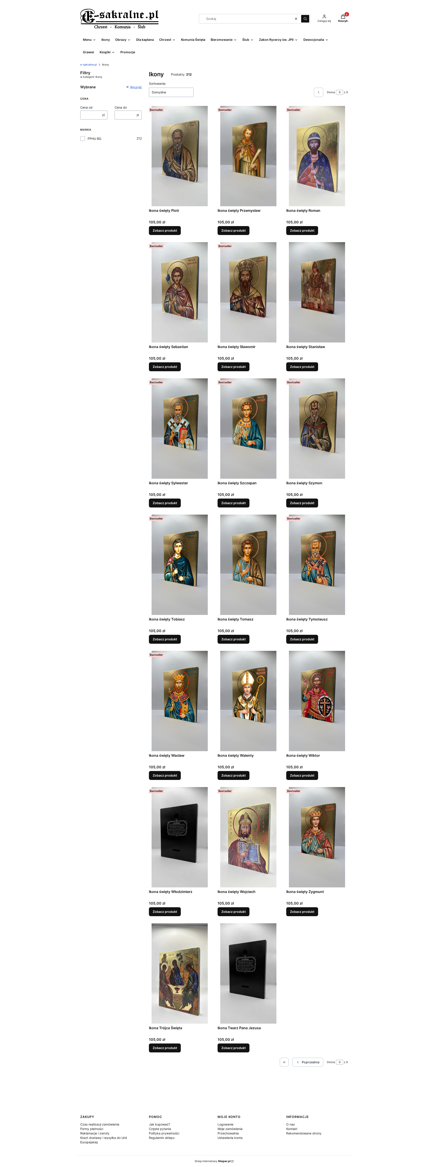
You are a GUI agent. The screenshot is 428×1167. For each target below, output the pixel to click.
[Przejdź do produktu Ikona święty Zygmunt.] (317, 837)
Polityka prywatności (164, 1133)
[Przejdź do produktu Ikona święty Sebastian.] (179, 292)
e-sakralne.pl (88, 64)
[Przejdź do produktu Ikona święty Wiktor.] (317, 701)
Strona (331, 92)
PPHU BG (94, 138)
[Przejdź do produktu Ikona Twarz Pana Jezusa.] (248, 973)
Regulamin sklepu (162, 1138)
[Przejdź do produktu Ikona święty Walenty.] (248, 701)
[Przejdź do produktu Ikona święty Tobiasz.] (179, 565)
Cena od (86, 107)
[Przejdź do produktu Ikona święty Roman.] (317, 156)
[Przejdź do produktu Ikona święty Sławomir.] (248, 292)
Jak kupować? (159, 1124)
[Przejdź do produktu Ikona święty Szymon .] (317, 428)
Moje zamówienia (230, 1129)
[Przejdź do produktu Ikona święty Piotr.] (179, 156)
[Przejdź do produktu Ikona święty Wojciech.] (248, 837)
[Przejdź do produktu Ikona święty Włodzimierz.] (179, 837)
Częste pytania (160, 1129)
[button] (305, 19)
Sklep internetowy (212, 1161)
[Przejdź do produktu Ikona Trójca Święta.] (179, 973)
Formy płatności (91, 1129)
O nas (290, 1124)
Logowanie (225, 1124)
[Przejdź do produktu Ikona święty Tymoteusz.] (317, 565)
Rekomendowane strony (303, 1133)
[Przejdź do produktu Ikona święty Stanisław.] (317, 292)
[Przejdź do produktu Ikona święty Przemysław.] (248, 156)
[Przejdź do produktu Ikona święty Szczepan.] (248, 428)
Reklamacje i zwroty (94, 1133)
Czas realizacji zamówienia (99, 1124)
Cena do (121, 107)
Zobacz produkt (165, 230)
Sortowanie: (157, 83)
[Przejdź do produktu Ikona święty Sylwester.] (179, 428)
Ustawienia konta (230, 1138)
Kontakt (291, 1129)
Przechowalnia (228, 1133)
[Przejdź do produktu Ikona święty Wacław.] (179, 701)
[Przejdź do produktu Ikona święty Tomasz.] (248, 565)
